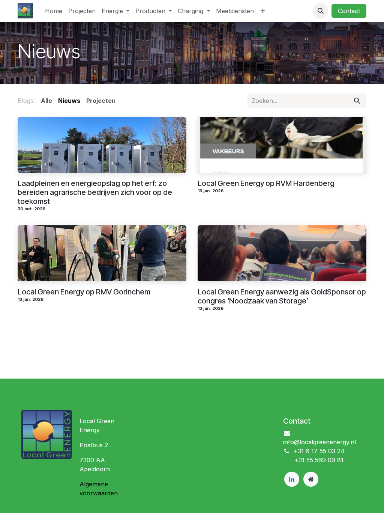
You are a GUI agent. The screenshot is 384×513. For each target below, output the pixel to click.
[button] (320, 11)
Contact (349, 11)
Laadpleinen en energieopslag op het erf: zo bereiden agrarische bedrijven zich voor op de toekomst (95, 192)
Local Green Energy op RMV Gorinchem (84, 291)
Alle (46, 100)
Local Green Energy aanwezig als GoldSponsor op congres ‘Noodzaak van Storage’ (282, 296)
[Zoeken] (357, 101)
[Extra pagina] (310, 479)
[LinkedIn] (291, 479)
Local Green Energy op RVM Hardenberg (266, 183)
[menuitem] (53, 10)
